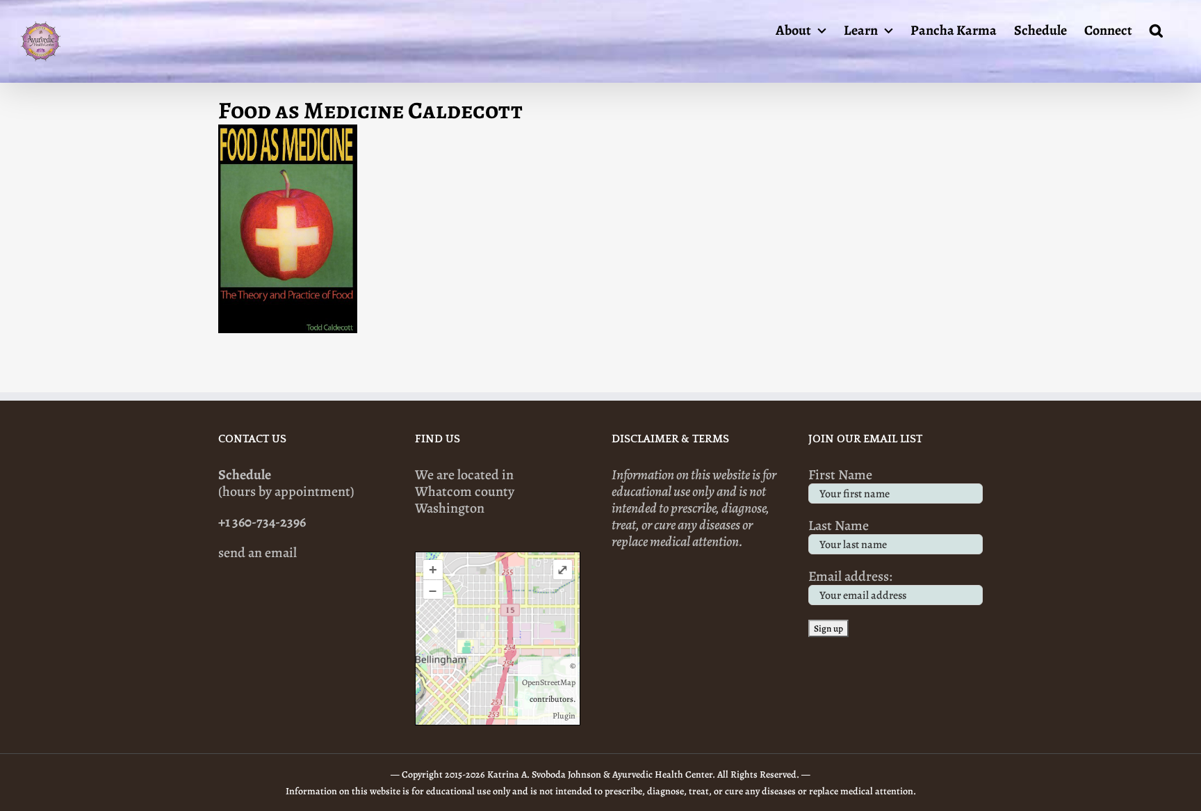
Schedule (244, 474)
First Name (840, 474)
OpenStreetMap (548, 682)
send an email (257, 552)
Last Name (838, 525)
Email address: (850, 576)
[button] (1156, 29)
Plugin (564, 715)
